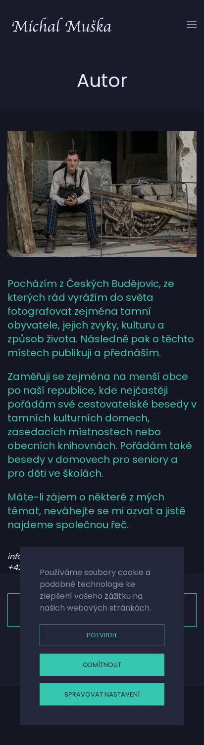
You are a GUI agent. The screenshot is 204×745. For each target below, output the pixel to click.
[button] (192, 24)
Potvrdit (102, 635)
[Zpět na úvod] (61, 24)
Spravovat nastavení (102, 694)
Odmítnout (102, 664)
